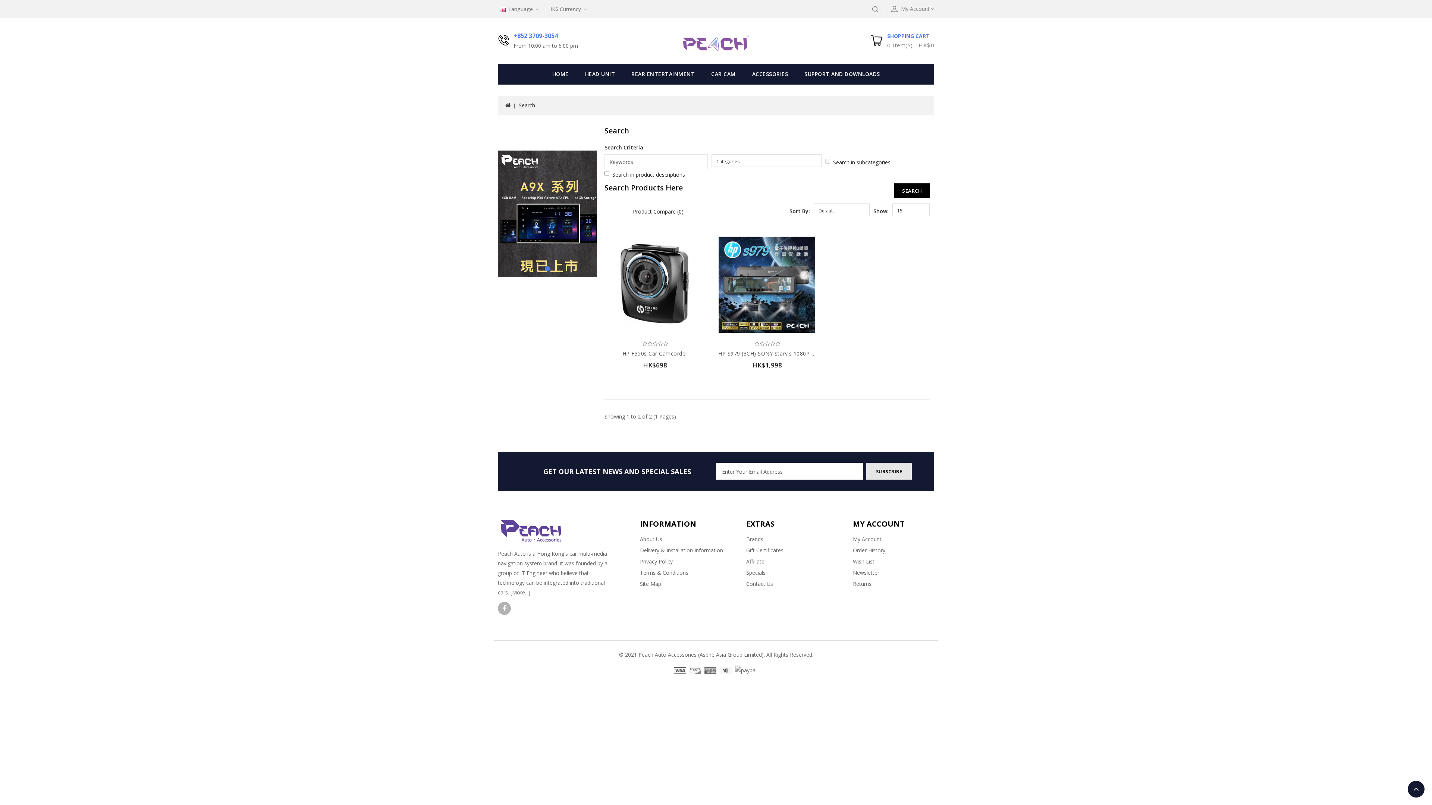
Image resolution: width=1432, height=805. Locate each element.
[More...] (520, 592)
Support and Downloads (842, 74)
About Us (651, 539)
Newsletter (866, 572)
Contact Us (759, 583)
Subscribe (889, 471)
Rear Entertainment (663, 74)
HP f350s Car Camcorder (655, 353)
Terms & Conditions (664, 572)
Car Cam (723, 74)
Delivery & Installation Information (681, 550)
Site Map (650, 583)
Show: (881, 211)
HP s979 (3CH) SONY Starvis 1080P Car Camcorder (784, 353)
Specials (756, 572)
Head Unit (600, 74)
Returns (862, 583)
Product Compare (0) (658, 211)
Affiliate (755, 561)
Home (560, 74)
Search (527, 105)
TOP (1416, 789)
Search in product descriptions (648, 174)
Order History (869, 550)
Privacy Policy (656, 561)
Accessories (770, 74)
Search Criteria (623, 147)
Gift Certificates (764, 550)
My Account (867, 539)
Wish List (863, 561)
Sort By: (799, 211)
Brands (754, 539)
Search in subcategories (862, 162)
